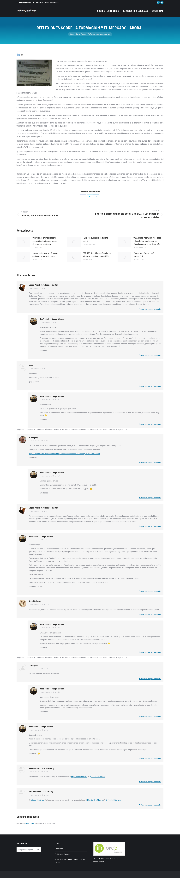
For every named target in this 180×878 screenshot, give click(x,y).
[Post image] (23, 242)
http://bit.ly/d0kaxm (79, 777)
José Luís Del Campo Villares (52, 319)
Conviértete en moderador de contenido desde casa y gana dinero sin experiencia (44, 241)
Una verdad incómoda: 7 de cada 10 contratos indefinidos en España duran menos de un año (147, 241)
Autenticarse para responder (150, 309)
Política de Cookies (62, 854)
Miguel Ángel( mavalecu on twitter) (43, 285)
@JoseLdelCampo (97, 777)
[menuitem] (108, 11)
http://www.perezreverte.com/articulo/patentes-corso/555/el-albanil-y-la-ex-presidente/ (64, 454)
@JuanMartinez (37, 800)
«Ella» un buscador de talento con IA (95, 239)
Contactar (59, 849)
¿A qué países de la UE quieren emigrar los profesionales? (45, 254)
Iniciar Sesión (30, 823)
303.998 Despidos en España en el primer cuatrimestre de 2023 (97, 254)
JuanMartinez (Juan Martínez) (41, 768)
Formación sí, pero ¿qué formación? (143, 254)
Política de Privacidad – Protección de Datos (70, 861)
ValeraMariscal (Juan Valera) (41, 792)
